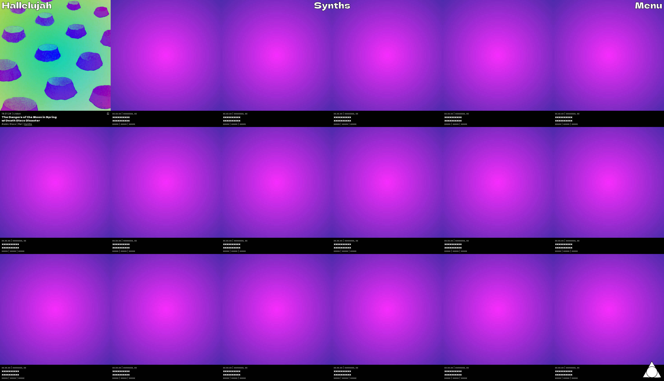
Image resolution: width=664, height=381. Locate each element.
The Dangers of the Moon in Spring (29, 117)
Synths (28, 124)
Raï (20, 124)
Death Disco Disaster (23, 120)
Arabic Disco (9, 124)
